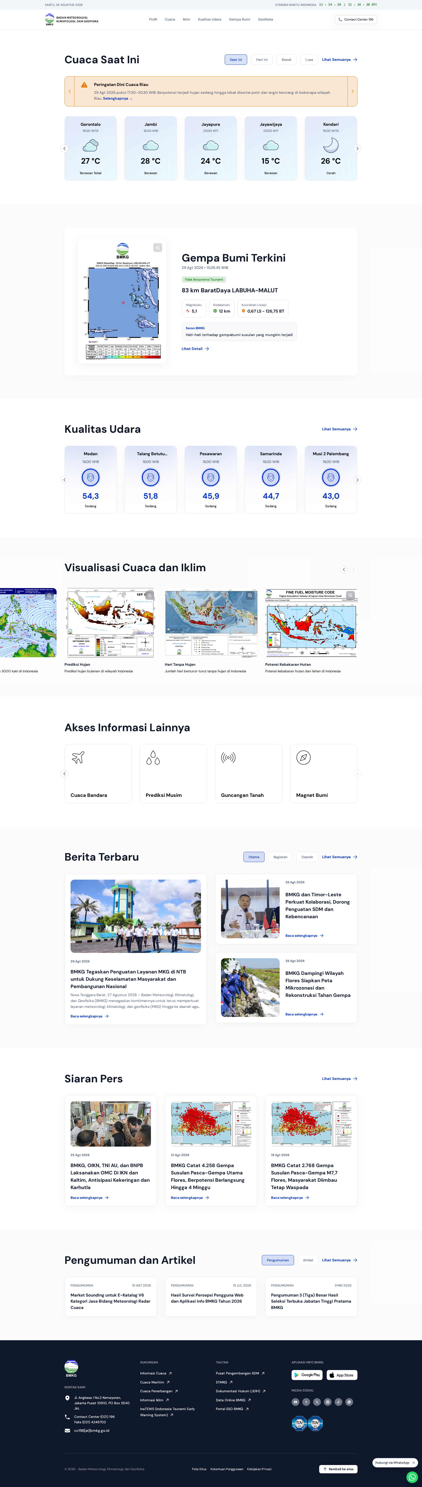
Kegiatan (280, 857)
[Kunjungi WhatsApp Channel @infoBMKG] (349, 1402)
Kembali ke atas (341, 1469)
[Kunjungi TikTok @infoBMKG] (338, 1402)
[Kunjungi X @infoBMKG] (317, 1402)
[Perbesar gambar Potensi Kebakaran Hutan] (350, 595)
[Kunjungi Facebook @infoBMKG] (306, 1402)
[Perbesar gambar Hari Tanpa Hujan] (250, 595)
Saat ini (236, 59)
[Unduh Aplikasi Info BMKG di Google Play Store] (307, 1375)
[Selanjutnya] (357, 148)
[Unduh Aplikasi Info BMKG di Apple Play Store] (342, 1375)
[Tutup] (413, 1463)
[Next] (352, 91)
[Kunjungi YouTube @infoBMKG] (295, 1402)
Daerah (307, 857)
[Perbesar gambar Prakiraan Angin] (49, 595)
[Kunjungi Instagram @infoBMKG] (328, 1402)
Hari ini (262, 59)
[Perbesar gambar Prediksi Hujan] (149, 595)
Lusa (309, 59)
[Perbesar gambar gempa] (157, 247)
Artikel (308, 1260)
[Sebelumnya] (64, 148)
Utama (254, 857)
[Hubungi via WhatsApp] (412, 1477)
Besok (286, 59)
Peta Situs (199, 1469)
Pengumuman (278, 1260)
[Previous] (69, 91)
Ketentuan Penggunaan (227, 1469)
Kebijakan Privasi (259, 1469)
